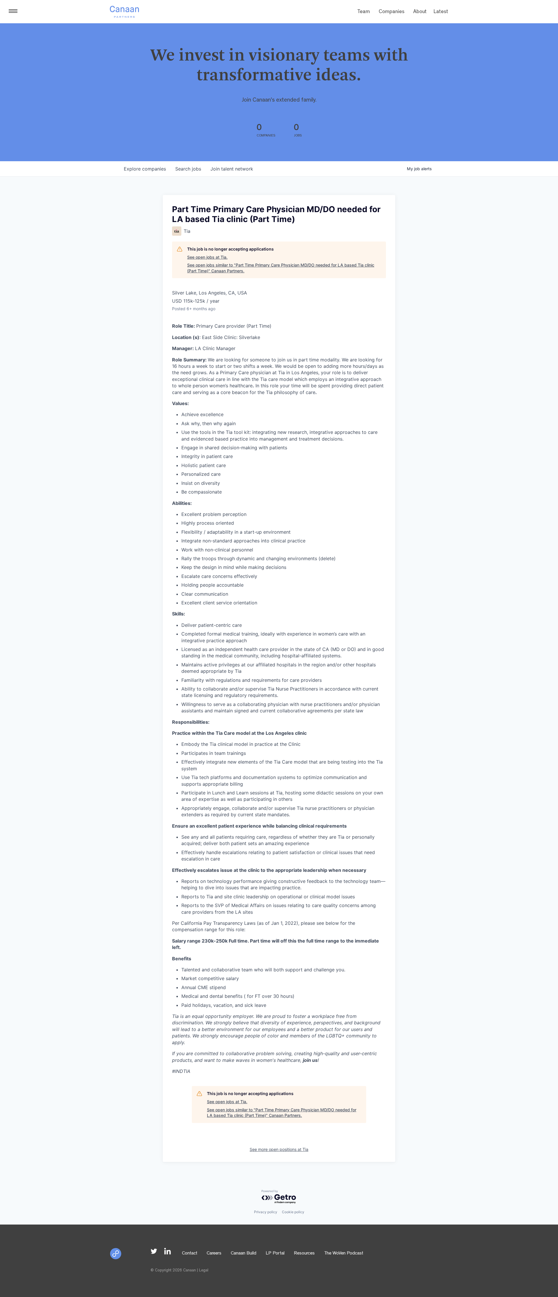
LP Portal (275, 1253)
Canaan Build (243, 1253)
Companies (392, 12)
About (420, 12)
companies (145, 169)
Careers (214, 1253)
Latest (441, 12)
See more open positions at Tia (279, 1149)
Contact (189, 1253)
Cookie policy (293, 1212)
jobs (188, 169)
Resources (304, 1253)
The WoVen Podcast (343, 1253)
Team (363, 12)
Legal (203, 1270)
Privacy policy (265, 1212)
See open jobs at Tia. (207, 257)
